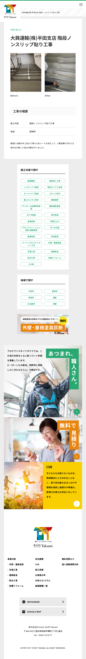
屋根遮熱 (54, 199)
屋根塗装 (31, 236)
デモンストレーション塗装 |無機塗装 (31, 228)
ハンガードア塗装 (31, 187)
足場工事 (31, 251)
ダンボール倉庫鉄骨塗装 (31, 207)
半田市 (31, 291)
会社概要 (39, 558)
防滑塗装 (54, 236)
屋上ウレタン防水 (31, 199)
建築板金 (54, 251)
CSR (37, 564)
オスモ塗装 (31, 215)
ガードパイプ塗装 (31, 193)
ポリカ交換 (54, 227)
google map (34, 611)
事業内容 (12, 558)
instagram (33, 601)
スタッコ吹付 (54, 193)
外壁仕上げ (54, 221)
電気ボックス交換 (54, 187)
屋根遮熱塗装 (54, 206)
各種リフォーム (54, 257)
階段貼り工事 (54, 181)
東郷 (55, 303)
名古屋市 (31, 303)
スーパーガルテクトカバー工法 (31, 243)
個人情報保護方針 (70, 564)
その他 (31, 264)
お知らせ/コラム (42, 580)
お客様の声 (40, 575)
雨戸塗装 (54, 215)
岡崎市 (31, 297)
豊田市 (55, 291)
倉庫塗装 (31, 221)
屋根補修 (31, 181)
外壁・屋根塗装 (54, 242)
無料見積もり (68, 558)
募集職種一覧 (41, 585)
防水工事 (31, 257)
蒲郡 (55, 297)
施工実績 (39, 569)
